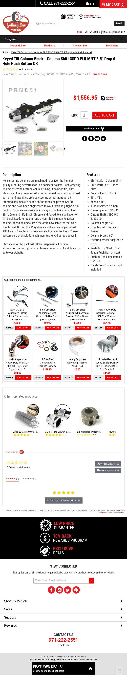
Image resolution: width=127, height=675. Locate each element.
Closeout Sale (80, 45)
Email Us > (64, 645)
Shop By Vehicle (92, 32)
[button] (108, 470)
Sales (79, 32)
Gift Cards (106, 32)
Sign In (89, 3)
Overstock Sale (18, 45)
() (115, 4)
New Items (49, 45)
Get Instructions (92, 128)
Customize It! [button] (119, 32)
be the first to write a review (63, 500)
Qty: (75, 115)
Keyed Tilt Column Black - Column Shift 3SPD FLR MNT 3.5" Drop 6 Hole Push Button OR (51, 52)
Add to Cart (104, 115)
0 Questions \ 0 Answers (18, 467)
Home (5, 52)
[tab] (12, 479)
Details (9, 328)
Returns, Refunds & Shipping (42, 659)
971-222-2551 (63, 640)
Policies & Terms (64, 659)
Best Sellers (112, 45)
